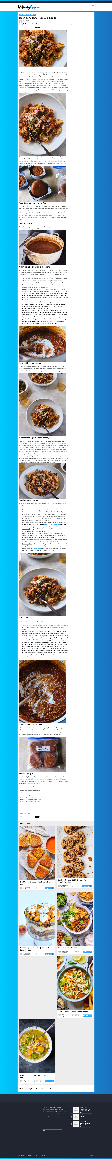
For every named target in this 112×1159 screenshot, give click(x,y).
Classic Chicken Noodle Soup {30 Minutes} (74, 1011)
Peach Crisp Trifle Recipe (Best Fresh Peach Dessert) (34, 949)
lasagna (49, 510)
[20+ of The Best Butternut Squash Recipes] (37, 1046)
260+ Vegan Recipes (39, 21)
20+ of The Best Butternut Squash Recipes (33, 1076)
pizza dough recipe (40, 539)
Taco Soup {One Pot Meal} (68, 948)
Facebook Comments (43, 1088)
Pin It (20, 27)
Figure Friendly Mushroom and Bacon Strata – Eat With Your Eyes (85, 1124)
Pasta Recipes (36, 22)
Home (36, 1155)
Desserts (49, 954)
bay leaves (86, 1015)
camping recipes (38, 732)
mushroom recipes (33, 783)
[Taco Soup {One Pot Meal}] (75, 919)
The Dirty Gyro (29, 1155)
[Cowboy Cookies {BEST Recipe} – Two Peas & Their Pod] (75, 852)
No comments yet (26, 1088)
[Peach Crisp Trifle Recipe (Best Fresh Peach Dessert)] (37, 919)
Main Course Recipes (29, 22)
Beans (85, 952)
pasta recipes (64, 781)
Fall (24, 22)
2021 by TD (92, 1155)
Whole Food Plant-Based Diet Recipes (32, 23)
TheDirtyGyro (27, 20)
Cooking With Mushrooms (45, 79)
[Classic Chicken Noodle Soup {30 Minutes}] (75, 983)
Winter (37, 23)
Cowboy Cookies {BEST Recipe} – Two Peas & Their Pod (73, 881)
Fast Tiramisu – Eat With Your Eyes (85, 1115)
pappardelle (48, 533)
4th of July (86, 886)
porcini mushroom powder (52, 321)
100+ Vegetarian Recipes (26, 15)
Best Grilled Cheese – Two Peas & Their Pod (35, 883)
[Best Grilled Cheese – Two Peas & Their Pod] (37, 853)
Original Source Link (24, 813)
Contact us (43, 1155)
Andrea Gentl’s (34, 79)
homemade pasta (27, 512)
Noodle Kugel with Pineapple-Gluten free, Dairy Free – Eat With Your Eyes (85, 1110)
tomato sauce (59, 777)
